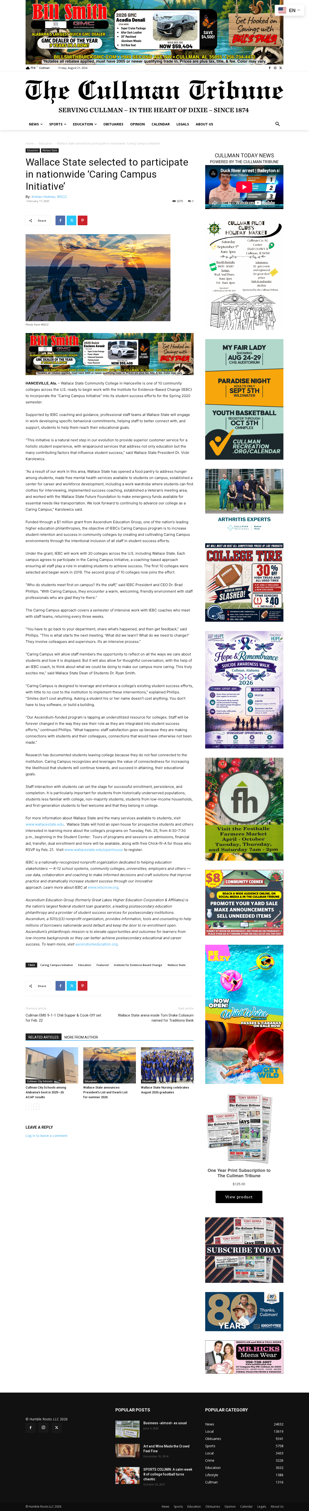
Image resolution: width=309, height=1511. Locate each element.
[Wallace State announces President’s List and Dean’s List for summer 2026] (109, 1065)
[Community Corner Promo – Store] (244, 902)
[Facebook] (270, 68)
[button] (277, 124)
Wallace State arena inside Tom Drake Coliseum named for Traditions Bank (156, 1018)
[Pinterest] (82, 220)
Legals (261, 1506)
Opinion (230, 1506)
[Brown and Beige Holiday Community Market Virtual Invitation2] (244, 274)
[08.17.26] (244, 399)
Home (30, 143)
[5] (110, 353)
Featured (103, 965)
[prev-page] (29, 1107)
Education (45, 143)
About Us (277, 1506)
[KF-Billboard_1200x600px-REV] (244, 1311)
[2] (244, 501)
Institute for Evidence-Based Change (138, 965)
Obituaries (212, 1506)
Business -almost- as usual (165, 1423)
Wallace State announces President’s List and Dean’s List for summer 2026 (105, 1092)
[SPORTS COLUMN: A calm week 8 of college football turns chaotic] (127, 1475)
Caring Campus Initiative (56, 965)
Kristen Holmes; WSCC (49, 197)
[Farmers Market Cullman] (244, 808)
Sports (178, 1506)
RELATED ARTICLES (43, 1037)
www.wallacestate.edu (45, 824)
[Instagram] (275, 68)
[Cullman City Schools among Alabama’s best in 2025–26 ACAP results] (52, 1065)
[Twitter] (280, 68)
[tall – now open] (244, 1014)
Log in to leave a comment (46, 1135)
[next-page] (36, 1107)
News (165, 1506)
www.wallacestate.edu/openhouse (93, 849)
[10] (154, 32)
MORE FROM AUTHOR (81, 1037)
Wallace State (49, 150)
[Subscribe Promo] (244, 1249)
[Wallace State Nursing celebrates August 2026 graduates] (167, 1065)
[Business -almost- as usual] (127, 1429)
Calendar (246, 1506)
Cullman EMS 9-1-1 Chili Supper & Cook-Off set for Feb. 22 (63, 1018)
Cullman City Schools (40, 1081)
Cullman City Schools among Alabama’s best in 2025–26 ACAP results (46, 1092)
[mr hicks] (244, 1356)
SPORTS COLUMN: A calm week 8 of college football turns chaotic (167, 1474)
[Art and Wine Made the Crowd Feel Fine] (127, 1450)
